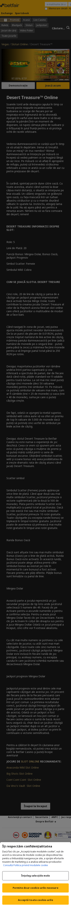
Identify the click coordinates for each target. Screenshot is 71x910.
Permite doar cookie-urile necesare (35, 887)
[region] (35, 876)
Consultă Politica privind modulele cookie (25, 865)
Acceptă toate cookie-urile (35, 900)
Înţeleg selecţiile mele (35, 875)
